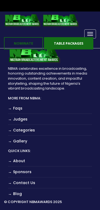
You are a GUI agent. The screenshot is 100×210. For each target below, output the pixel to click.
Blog (17, 193)
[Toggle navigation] (90, 33)
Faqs (17, 108)
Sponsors (22, 171)
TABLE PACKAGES (68, 43)
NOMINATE (23, 43)
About (19, 161)
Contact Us (24, 182)
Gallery (20, 141)
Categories (24, 130)
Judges (20, 119)
